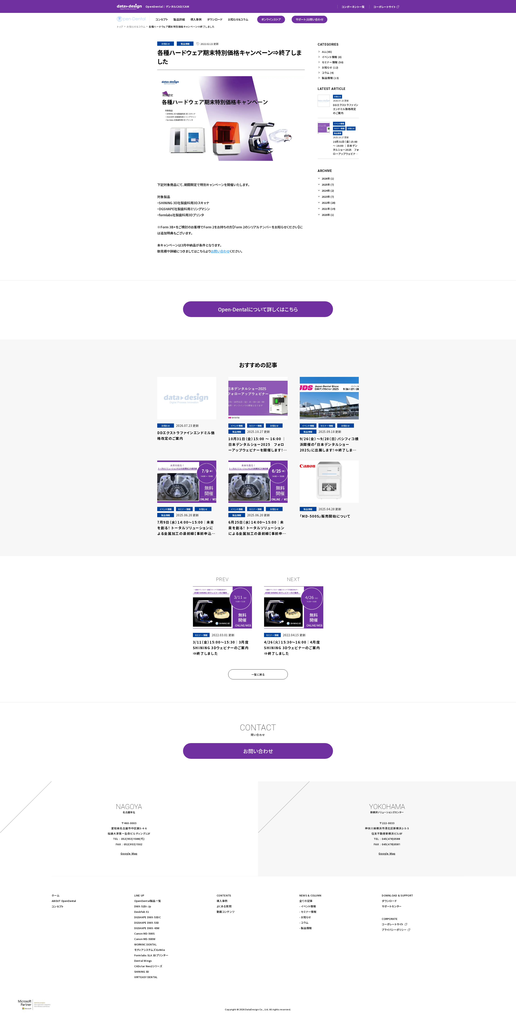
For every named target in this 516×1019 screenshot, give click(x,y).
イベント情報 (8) (332, 57)
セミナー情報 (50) (333, 62)
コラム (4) (328, 73)
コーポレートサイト (392, 924)
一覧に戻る (258, 674)
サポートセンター (392, 906)
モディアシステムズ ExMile (149, 950)
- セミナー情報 (307, 912)
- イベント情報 (307, 906)
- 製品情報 (305, 928)
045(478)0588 (391, 838)
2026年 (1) (328, 178)
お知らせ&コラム (136, 26)
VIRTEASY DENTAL (146, 977)
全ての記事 (305, 901)
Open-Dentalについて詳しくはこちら (258, 309)
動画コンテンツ (225, 912)
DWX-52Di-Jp (142, 906)
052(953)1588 (130, 838)
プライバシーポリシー (394, 930)
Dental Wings (143, 961)
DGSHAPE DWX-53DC (147, 917)
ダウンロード (389, 901)
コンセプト (57, 906)
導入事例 (222, 901)
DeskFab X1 (141, 912)
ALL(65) (327, 52)
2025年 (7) (328, 184)
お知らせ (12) (330, 67)
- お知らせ (305, 917)
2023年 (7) (328, 197)
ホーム (55, 895)
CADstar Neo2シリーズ (148, 966)
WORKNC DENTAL (145, 944)
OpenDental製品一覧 (147, 901)
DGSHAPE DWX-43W (147, 928)
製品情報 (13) (330, 78)
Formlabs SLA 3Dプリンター (151, 955)
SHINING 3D (141, 971)
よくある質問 (224, 906)
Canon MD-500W (144, 939)
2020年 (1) (328, 215)
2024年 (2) (328, 190)
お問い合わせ (220, 251)
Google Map (129, 853)
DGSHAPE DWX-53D (146, 922)
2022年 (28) (328, 203)
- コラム (303, 922)
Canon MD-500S (144, 933)
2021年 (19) (328, 209)
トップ (120, 26)
